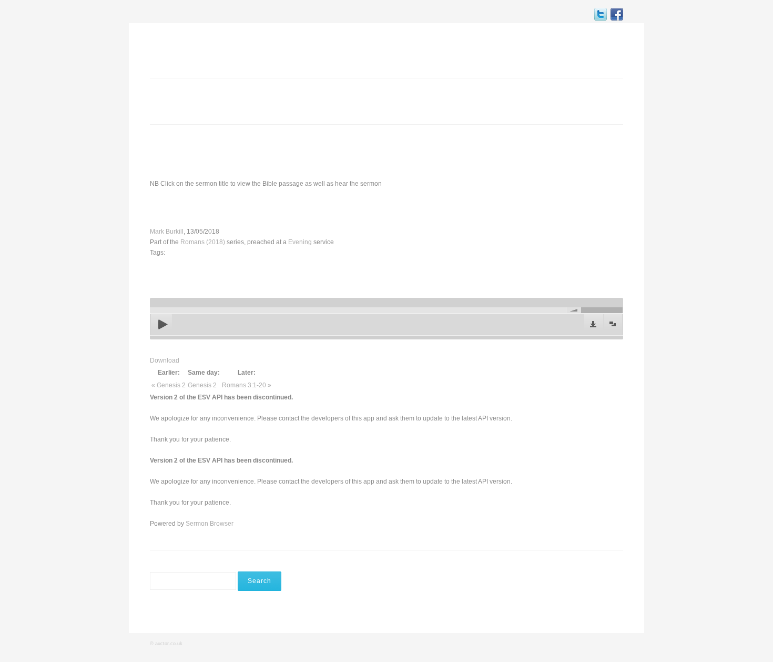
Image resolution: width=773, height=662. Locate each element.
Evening (300, 242)
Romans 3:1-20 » (246, 385)
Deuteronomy (357, 207)
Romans (257, 207)
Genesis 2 (202, 385)
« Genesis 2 (168, 385)
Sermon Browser (209, 523)
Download (164, 360)
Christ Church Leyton (205, 49)
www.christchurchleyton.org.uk (541, 151)
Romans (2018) (202, 242)
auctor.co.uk (168, 643)
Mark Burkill (167, 231)
